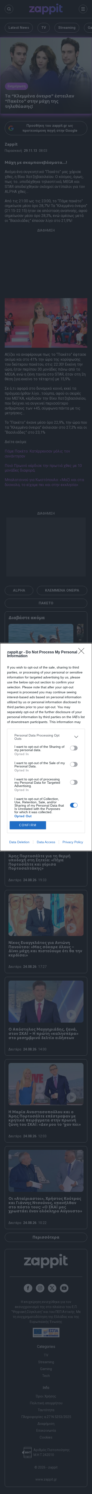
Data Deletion (19, 842)
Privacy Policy (73, 842)
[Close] (82, 652)
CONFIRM (28, 825)
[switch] (74, 748)
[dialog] (46, 747)
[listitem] (46, 737)
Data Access (46, 842)
